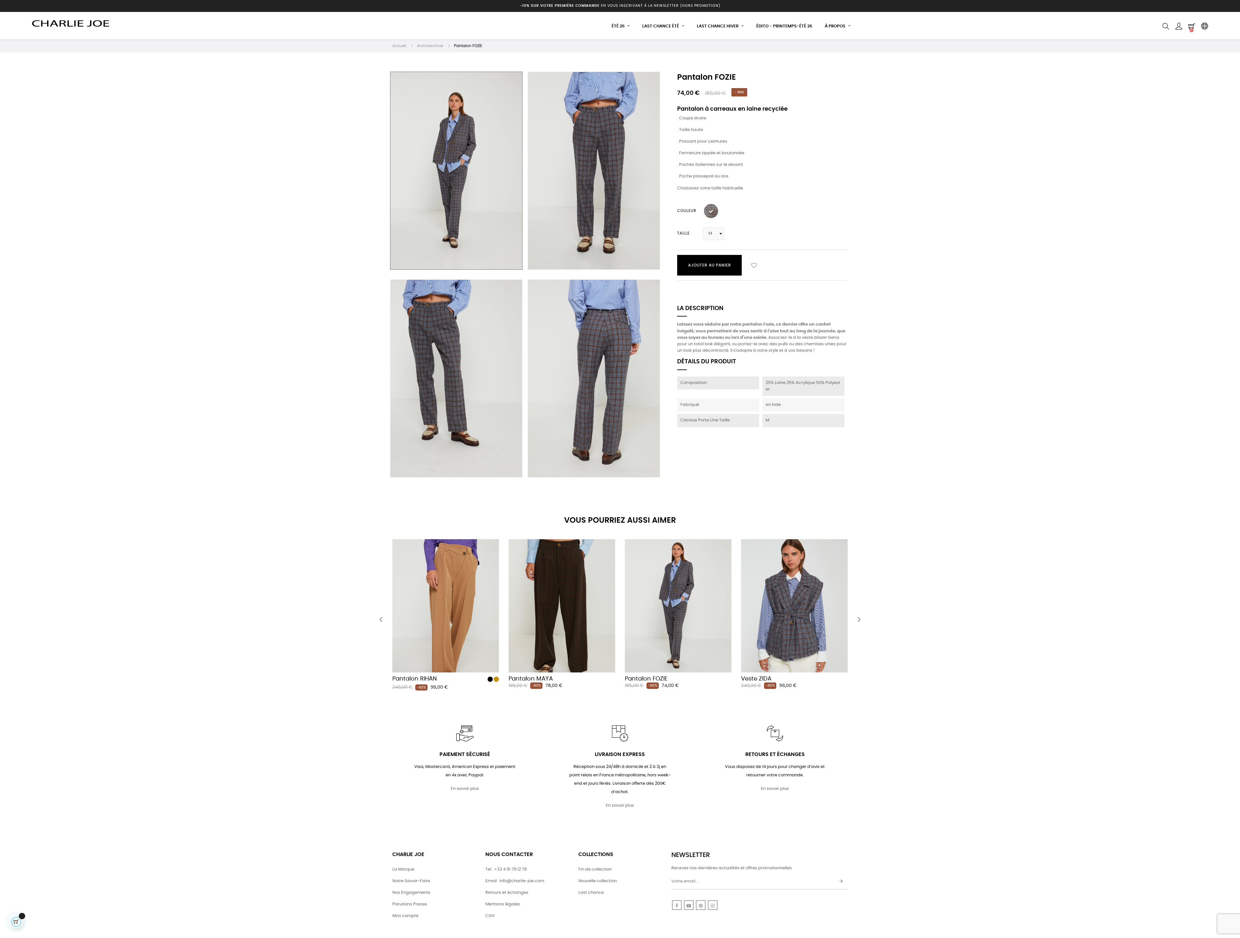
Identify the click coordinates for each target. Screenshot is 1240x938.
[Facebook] (677, 905)
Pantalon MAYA (531, 679)
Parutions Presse (409, 904)
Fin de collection (595, 869)
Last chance (591, 893)
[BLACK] (490, 679)
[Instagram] (712, 905)
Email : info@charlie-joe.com (514, 881)
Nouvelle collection (597, 881)
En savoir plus (465, 789)
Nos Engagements (411, 893)
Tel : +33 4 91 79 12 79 (506, 869)
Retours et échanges (506, 893)
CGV (490, 916)
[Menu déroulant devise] (1204, 26)
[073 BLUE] (711, 211)
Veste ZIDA (756, 679)
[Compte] (1178, 26)
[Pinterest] (701, 905)
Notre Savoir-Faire (411, 881)
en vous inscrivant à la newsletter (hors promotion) (620, 5)
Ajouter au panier (709, 265)
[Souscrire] (841, 881)
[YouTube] (689, 905)
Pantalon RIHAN (414, 679)
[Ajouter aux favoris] (754, 265)
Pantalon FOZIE (646, 679)
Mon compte (405, 916)
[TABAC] (496, 679)
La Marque (403, 869)
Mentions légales (502, 904)
